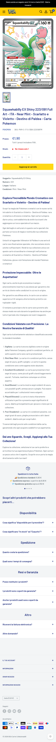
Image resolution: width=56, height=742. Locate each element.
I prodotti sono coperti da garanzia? (19, 591)
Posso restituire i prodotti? (15, 581)
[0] (51, 11)
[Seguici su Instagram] (9, 711)
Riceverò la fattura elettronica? (17, 624)
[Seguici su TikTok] (19, 711)
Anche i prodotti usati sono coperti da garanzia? (20, 602)
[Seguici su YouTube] (14, 711)
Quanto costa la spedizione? (16, 552)
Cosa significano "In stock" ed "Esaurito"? (22, 531)
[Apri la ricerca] (40, 11)
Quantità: (7, 157)
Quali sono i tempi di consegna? (17, 561)
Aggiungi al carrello (28, 167)
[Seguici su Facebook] (4, 711)
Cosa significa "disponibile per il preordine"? (23, 522)
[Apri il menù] (4, 12)
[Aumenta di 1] (29, 157)
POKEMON (7, 130)
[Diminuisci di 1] (15, 157)
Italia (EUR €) (9, 698)
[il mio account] (46, 11)
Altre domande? (10, 633)
